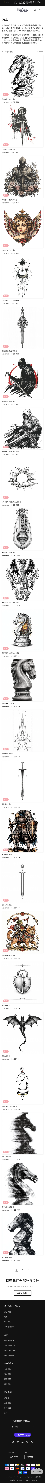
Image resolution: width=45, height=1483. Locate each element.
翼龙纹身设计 (6, 1056)
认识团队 (7, 1322)
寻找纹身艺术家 (10, 1346)
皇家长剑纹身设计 (7, 905)
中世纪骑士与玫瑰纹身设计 (10, 200)
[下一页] (28, 1270)
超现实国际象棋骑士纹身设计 (11, 653)
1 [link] (16, 1270)
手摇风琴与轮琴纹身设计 (9, 552)
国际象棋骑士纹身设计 (8, 703)
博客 (6, 1317)
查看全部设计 (22, 1293)
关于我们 (7, 1312)
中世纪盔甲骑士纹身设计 (9, 149)
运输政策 (7, 1374)
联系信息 (34, 1480)
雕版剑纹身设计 (6, 804)
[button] (4, 10)
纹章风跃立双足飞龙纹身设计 (11, 603)
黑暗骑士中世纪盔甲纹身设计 (11, 452)
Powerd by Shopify (28, 1477)
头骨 (6, 1413)
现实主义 (7, 1403)
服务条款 (7, 1384)
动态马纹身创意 (6, 1157)
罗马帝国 (7, 1408)
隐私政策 (7, 1379)
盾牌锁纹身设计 (6, 1005)
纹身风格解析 (9, 1355)
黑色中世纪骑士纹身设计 (9, 401)
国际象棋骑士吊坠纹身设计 (10, 1106)
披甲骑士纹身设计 (7, 854)
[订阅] (33, 1426)
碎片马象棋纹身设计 (8, 1207)
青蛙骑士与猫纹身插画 (8, 955)
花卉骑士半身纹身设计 (8, 99)
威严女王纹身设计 (7, 754)
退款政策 (7, 1369)
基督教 (6, 1398)
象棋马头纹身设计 (7, 1257)
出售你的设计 (9, 1327)
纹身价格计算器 (10, 1350)
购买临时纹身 (9, 1340)
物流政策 (27, 1480)
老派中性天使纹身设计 (8, 250)
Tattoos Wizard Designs (15, 1477)
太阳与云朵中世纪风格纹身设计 (11, 502)
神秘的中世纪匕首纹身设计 (10, 351)
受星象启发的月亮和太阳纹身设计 (12, 300)
